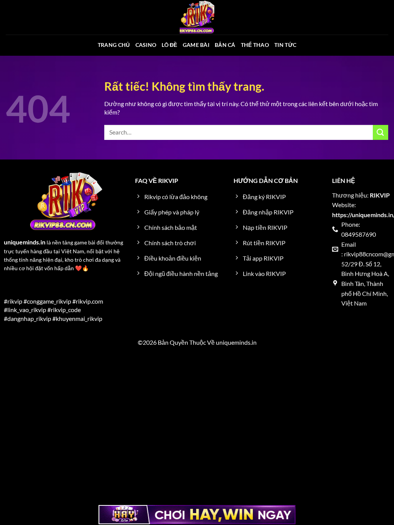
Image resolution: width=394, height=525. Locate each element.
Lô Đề (169, 45)
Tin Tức (285, 45)
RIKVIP (380, 195)
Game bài (196, 45)
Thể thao (255, 45)
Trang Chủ (114, 45)
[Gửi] (380, 132)
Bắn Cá (225, 45)
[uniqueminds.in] (197, 17)
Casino (146, 45)
